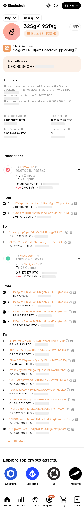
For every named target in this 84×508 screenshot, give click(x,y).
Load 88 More (16, 441)
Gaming (29, 18)
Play (8, 18)
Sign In (74, 5)
